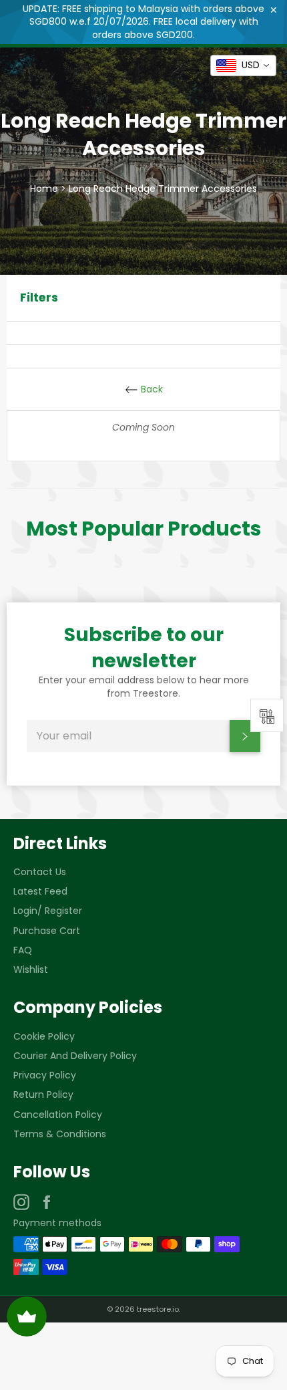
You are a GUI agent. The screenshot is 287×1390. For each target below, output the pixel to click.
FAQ (22, 950)
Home (44, 188)
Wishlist (30, 969)
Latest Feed (40, 891)
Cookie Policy (44, 1036)
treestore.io (158, 1309)
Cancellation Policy (57, 1114)
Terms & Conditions (59, 1134)
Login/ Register (47, 910)
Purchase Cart (46, 930)
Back (150, 389)
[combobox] (243, 65)
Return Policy (43, 1094)
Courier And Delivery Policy (75, 1055)
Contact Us (39, 872)
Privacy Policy (44, 1075)
